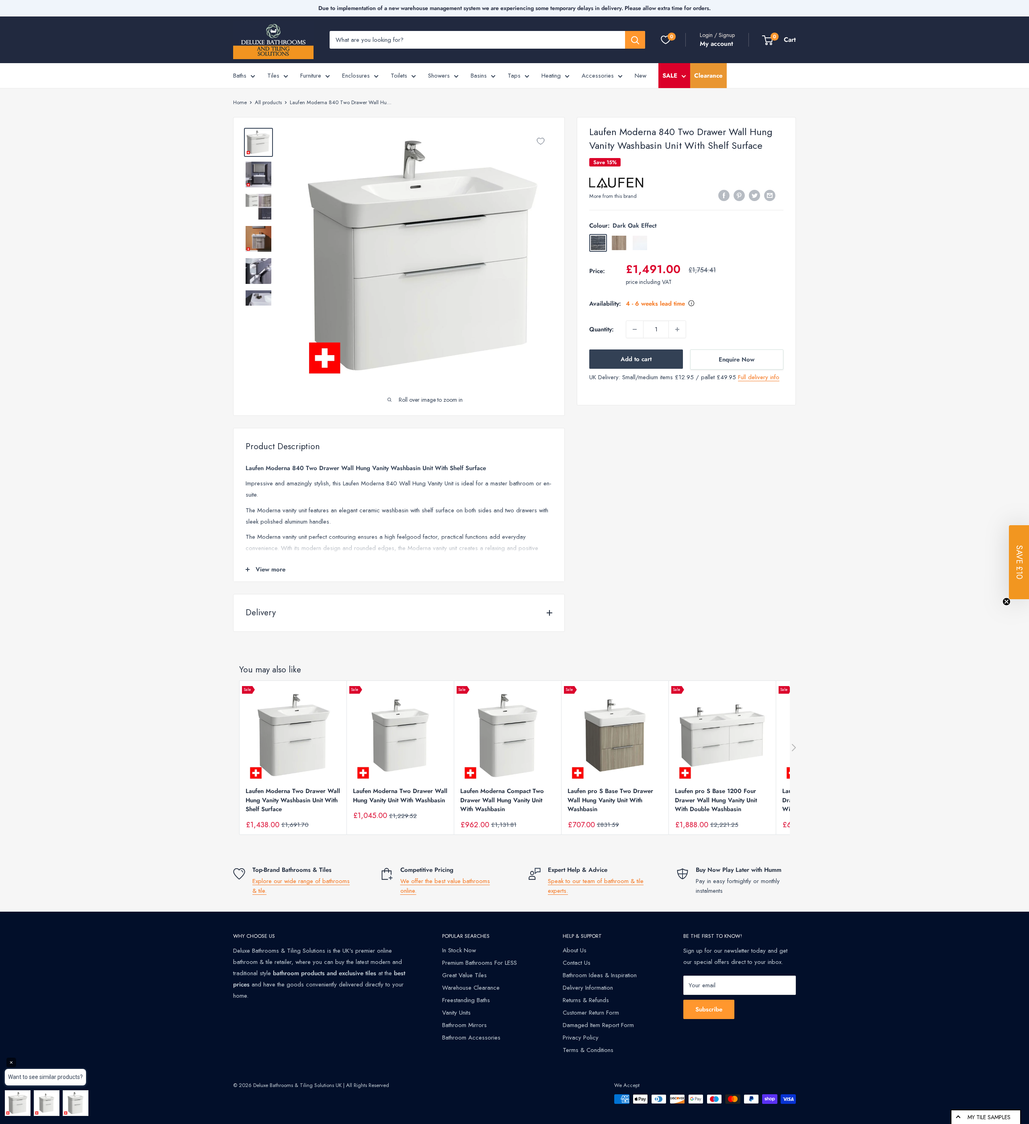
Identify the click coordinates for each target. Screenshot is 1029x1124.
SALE (669, 75)
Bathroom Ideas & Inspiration (600, 975)
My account (716, 43)
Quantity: (601, 329)
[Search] (635, 40)
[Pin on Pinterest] (739, 195)
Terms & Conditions (588, 1050)
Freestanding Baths (466, 1000)
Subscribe (708, 1009)
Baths (239, 75)
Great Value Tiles (464, 975)
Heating (551, 75)
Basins (479, 75)
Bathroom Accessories (471, 1037)
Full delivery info (758, 377)
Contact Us (576, 962)
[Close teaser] (1006, 602)
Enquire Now (736, 359)
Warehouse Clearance (471, 987)
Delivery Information (588, 987)
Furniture (310, 75)
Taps (514, 75)
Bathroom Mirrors (464, 1025)
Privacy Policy (581, 1037)
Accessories (598, 75)
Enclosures (356, 75)
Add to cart (636, 359)
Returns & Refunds (586, 1000)
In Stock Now (459, 950)
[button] (1019, 562)
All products (268, 102)
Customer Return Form (591, 1012)
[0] (665, 39)
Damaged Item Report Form (598, 1025)
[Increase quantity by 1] (677, 329)
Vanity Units (456, 1012)
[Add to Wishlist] (540, 141)
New (640, 75)
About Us (574, 950)
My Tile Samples (989, 1117)
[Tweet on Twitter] (754, 195)
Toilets (399, 75)
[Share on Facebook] (724, 195)
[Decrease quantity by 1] (634, 329)
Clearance (708, 75)
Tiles (273, 75)
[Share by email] (769, 195)
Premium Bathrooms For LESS (479, 962)
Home (240, 102)
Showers (439, 75)
